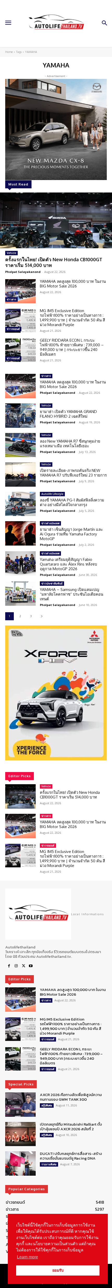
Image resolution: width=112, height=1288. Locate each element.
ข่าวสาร (11, 299)
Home (9, 52)
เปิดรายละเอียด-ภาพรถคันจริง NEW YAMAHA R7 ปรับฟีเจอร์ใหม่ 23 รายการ (73, 473)
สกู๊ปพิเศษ (46, 1105)
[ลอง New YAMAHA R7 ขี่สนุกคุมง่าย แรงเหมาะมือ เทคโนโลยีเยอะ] (20, 445)
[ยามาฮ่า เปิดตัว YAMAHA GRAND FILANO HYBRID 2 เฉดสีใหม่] (20, 415)
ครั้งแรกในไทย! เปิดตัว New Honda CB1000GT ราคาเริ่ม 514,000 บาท (53, 262)
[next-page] (41, 616)
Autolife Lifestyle (52, 494)
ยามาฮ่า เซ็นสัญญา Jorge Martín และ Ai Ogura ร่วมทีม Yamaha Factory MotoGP (71, 534)
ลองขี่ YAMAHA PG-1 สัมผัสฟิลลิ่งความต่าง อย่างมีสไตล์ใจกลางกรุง (72, 502)
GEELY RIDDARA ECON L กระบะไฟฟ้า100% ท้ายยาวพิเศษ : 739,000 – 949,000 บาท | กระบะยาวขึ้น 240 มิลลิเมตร (72, 347)
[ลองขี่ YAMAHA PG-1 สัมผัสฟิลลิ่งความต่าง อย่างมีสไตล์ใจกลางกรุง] (20, 504)
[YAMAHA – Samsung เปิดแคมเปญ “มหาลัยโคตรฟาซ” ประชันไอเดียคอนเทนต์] (20, 593)
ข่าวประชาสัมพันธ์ (52, 583)
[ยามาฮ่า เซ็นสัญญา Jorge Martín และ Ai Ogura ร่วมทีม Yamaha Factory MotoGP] (20, 533)
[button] (56, 692)
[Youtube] (30, 966)
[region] (56, 692)
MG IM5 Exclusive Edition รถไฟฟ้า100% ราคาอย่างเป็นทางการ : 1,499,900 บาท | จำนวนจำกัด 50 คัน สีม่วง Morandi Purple (72, 317)
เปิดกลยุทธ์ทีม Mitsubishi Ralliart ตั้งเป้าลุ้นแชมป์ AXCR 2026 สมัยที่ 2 (71, 1126)
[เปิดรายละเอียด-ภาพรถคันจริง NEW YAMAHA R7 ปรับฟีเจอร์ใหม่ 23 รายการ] (20, 474)
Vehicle (11, 253)
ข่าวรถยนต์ (13, 329)
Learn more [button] (27, 1257)
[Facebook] (9, 966)
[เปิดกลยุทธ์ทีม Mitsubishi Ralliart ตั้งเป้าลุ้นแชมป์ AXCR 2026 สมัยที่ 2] (20, 1134)
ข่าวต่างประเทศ (50, 523)
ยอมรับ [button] (58, 1270)
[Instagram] (16, 966)
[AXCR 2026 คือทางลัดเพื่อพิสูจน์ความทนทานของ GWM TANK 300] (20, 1104)
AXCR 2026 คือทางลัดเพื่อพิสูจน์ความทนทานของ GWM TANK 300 (71, 1097)
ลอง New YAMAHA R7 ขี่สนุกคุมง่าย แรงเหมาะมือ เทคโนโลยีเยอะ (70, 443)
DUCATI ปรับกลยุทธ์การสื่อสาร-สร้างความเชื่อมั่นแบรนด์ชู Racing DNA (71, 1156)
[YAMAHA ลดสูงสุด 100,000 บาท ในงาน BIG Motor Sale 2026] (20, 291)
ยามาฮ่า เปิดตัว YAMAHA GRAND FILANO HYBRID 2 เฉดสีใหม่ (68, 414)
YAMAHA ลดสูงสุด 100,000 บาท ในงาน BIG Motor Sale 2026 (73, 283)
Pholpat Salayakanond (23, 272)
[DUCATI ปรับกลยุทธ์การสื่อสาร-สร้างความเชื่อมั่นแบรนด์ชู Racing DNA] (20, 1163)
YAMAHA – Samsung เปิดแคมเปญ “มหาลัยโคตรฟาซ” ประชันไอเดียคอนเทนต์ (71, 594)
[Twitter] (23, 966)
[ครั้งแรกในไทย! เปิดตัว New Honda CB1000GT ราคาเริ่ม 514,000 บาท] (56, 220)
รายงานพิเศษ (49, 1164)
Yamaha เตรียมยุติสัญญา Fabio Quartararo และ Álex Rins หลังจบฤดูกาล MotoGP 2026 (68, 564)
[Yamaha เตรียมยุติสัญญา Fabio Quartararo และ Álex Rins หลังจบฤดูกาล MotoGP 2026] (20, 563)
